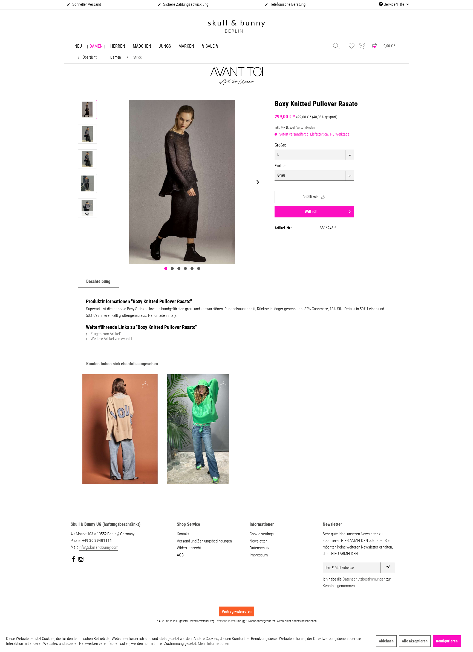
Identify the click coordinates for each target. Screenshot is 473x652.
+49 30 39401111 (97, 540)
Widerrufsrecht (189, 547)
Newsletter (258, 541)
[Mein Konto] (363, 45)
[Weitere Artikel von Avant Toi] (236, 80)
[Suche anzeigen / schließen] (336, 45)
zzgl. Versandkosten (302, 128)
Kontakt (183, 534)
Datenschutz (259, 547)
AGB (180, 555)
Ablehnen (386, 641)
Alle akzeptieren (415, 641)
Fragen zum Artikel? (106, 333)
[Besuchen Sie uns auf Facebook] (74, 560)
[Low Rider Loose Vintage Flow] (198, 429)
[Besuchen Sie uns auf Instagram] (81, 560)
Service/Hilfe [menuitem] (394, 4)
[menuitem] (78, 46)
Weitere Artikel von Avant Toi (112, 338)
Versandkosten (226, 621)
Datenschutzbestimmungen (363, 579)
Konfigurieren (447, 641)
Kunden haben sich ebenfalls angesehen (122, 363)
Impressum (259, 555)
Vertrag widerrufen (237, 611)
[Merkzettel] (351, 45)
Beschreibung (98, 281)
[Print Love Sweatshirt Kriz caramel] (120, 429)
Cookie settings (262, 534)
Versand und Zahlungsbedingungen (204, 541)
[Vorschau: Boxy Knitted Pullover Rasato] (87, 109)
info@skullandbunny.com (98, 547)
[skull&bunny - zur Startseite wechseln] (236, 27)
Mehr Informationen (213, 643)
